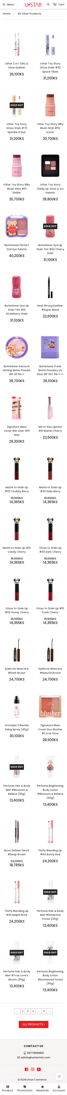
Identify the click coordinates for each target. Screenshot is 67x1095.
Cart (61, 4)
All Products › (34, 1024)
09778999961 (35, 1053)
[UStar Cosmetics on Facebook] (26, 1070)
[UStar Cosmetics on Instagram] (32, 1070)
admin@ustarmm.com (35, 1057)
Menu (10, 4)
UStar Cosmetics (37, 1079)
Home (6, 13)
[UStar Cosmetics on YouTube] (39, 1070)
